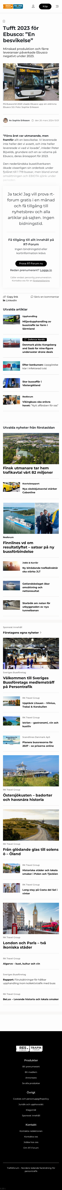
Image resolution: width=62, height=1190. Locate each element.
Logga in (46, 270)
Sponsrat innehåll (31, 1115)
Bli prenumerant (31, 1066)
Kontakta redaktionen (31, 1131)
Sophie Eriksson (21, 120)
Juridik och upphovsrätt (31, 1104)
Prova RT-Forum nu (31, 263)
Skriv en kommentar (46, 296)
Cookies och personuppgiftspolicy (31, 1098)
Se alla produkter (31, 1083)
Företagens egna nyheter (21, 632)
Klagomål (31, 1110)
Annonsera (31, 1077)
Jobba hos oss (31, 1142)
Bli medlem (31, 1072)
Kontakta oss (31, 1136)
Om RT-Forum (31, 1147)
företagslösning (41, 280)
